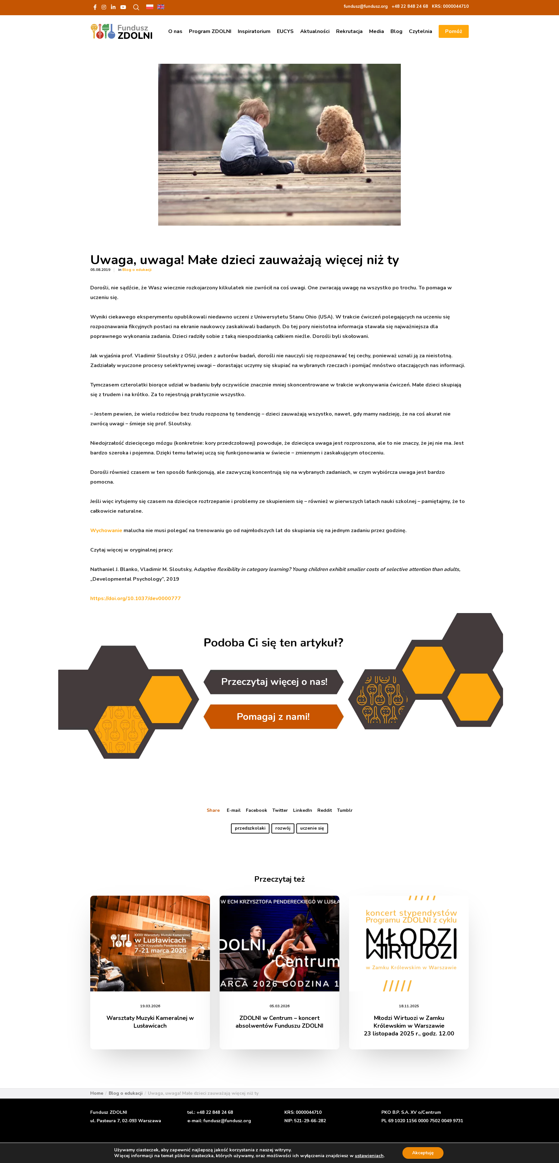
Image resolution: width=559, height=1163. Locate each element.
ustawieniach (369, 1156)
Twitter (280, 810)
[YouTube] (123, 7)
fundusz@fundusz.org (227, 1121)
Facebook (256, 810)
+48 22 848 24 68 (214, 1112)
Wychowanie (107, 530)
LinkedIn (302, 810)
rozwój (282, 828)
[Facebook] (95, 7)
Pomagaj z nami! (273, 717)
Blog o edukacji (136, 269)
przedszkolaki (250, 828)
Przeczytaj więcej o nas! (274, 682)
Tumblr (345, 810)
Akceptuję (423, 1153)
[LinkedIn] (113, 7)
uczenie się (312, 828)
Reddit (324, 810)
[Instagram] (104, 7)
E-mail (234, 810)
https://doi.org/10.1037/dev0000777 (135, 598)
